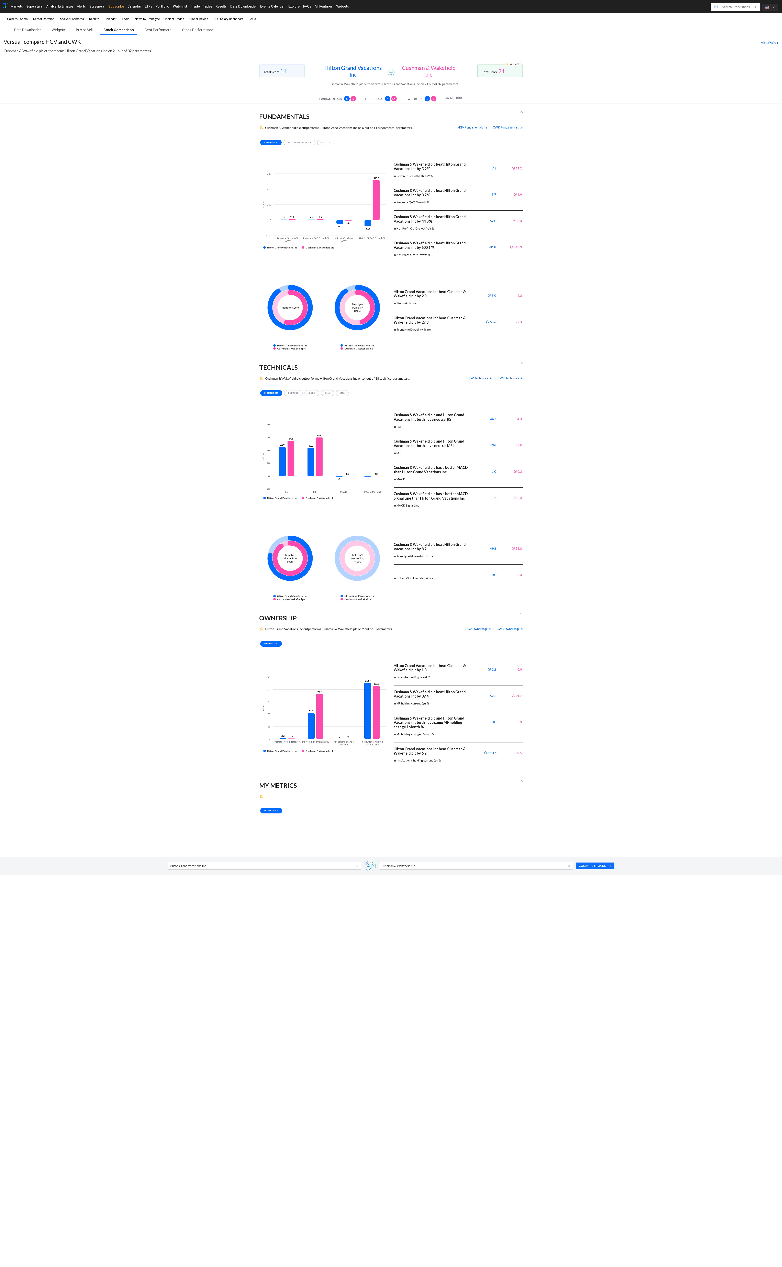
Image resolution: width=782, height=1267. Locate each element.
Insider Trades (201, 6)
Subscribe (116, 6)
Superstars (34, 6)
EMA (342, 393)
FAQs (307, 6)
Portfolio (162, 6)
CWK (506, 127)
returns (293, 393)
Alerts (81, 6)
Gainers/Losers (17, 19)
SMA (327, 393)
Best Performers (158, 30)
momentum (271, 393)
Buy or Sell (84, 30)
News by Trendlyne (147, 19)
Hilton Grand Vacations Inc (353, 71)
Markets (17, 6)
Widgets (342, 6)
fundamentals (336, 98)
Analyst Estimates (59, 6)
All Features (324, 6)
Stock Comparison (118, 30)
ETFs (148, 6)
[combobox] (381, 866)
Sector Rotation (43, 19)
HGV (470, 127)
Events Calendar (272, 6)
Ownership (420, 98)
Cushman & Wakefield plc (429, 71)
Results (221, 6)
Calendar (134, 6)
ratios (325, 142)
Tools (125, 19)
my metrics (454, 97)
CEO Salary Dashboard (229, 19)
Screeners (97, 6)
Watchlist (180, 6)
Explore (294, 6)
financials (271, 142)
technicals (380, 98)
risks (312, 393)
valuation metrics (299, 142)
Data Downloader (243, 6)
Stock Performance (197, 30)
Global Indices (198, 19)
